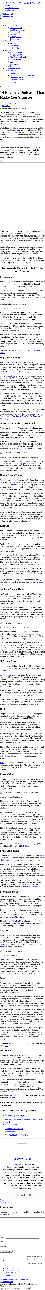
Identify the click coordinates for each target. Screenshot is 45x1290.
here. (22, 656)
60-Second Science (8, 675)
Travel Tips (14, 39)
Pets (11, 62)
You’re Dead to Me (14, 921)
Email (3, 1242)
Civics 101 (4, 944)
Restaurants (14, 46)
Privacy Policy (16, 82)
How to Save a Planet (8, 485)
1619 (2, 762)
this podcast (24, 448)
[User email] (30, 1195)
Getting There (15, 37)
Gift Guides (14, 64)
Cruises (13, 34)
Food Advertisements (33, 1256)
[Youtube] (22, 1195)
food (18, 130)
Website (3, 1246)
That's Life (6, 106)
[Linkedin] (25, 1195)
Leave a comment (7, 1202)
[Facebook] (15, 1195)
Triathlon (13, 66)
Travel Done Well (12, 25)
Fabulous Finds (16, 52)
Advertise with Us (12, 8)
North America (16, 27)
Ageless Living (16, 55)
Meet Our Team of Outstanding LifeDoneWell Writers (22, 76)
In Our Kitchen (16, 48)
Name (3, 1237)
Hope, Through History (9, 376)
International (15, 32)
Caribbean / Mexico (18, 30)
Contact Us (9, 10)
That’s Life (9, 50)
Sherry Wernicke (9, 103)
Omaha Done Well (12, 68)
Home (7, 23)
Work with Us (10, 71)
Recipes (13, 43)
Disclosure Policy (17, 80)
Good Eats (9, 41)
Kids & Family (16, 59)
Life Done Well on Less (19, 57)
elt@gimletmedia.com (29, 887)
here (35, 704)
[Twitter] (18, 1195)
